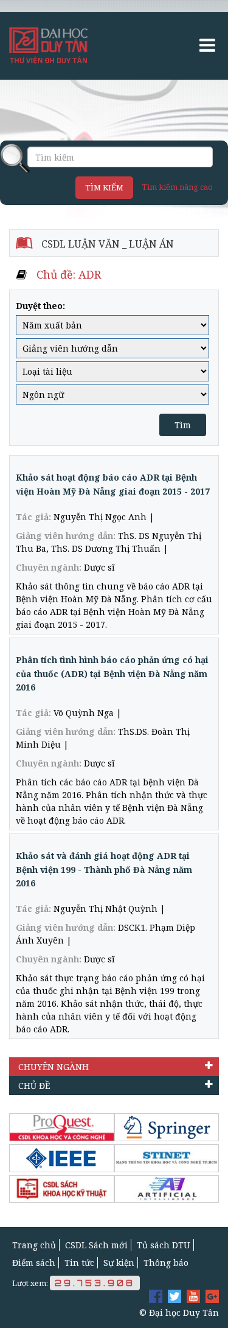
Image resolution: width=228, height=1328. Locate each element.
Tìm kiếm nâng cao (177, 186)
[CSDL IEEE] (62, 1158)
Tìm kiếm (104, 187)
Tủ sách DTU (163, 1245)
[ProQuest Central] (62, 1127)
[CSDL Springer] (167, 1127)
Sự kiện (118, 1262)
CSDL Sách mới (96, 1245)
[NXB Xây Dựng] (62, 1189)
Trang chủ (34, 1245)
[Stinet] (167, 1158)
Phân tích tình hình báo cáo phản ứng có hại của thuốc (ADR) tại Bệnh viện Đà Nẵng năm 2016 (112, 673)
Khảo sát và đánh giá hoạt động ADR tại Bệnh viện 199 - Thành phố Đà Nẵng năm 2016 (104, 869)
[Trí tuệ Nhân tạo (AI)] (167, 1189)
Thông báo (165, 1262)
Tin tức (79, 1262)
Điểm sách (33, 1262)
